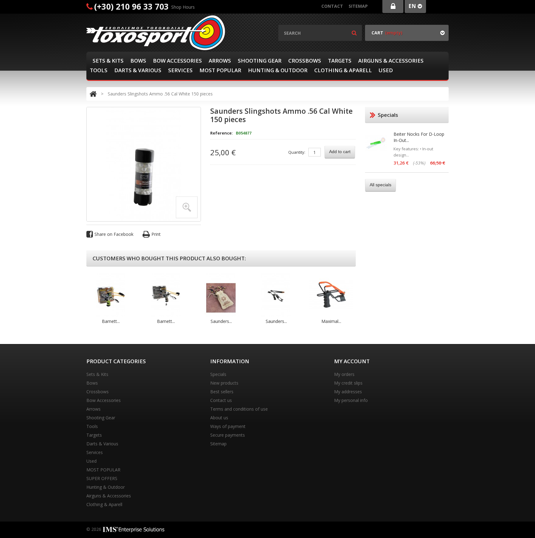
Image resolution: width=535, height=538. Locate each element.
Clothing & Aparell (343, 70)
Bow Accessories (177, 60)
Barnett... (111, 321)
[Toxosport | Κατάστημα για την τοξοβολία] (156, 33)
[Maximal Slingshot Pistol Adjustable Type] (331, 294)
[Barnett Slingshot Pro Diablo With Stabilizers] (166, 294)
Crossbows (304, 60)
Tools (98, 70)
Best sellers (221, 392)
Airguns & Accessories (391, 60)
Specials (218, 374)
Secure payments (227, 435)
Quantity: (296, 152)
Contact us (221, 400)
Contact (332, 6)
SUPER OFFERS (101, 478)
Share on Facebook (113, 234)
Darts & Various (137, 70)
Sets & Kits (108, 60)
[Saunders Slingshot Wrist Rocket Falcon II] (276, 294)
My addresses (348, 392)
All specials (380, 184)
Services (180, 70)
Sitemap (358, 6)
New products (224, 383)
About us (219, 418)
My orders (344, 374)
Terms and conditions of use (239, 409)
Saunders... (221, 321)
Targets (339, 60)
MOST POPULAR (220, 70)
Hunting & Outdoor (277, 70)
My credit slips (348, 383)
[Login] (392, 6)
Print (156, 234)
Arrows (220, 60)
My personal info (351, 400)
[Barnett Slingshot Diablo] (111, 294)
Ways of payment (228, 426)
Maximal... (331, 321)
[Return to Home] (93, 94)
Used (386, 70)
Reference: (221, 133)
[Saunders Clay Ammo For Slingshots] (221, 294)
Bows (138, 60)
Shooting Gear (259, 60)
